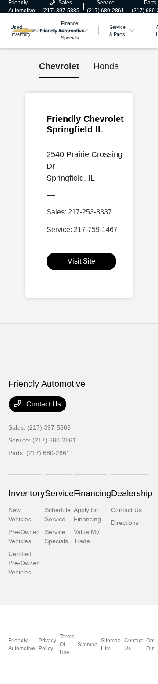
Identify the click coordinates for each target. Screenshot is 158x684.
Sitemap (87, 644)
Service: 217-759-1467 (82, 229)
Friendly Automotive (21, 645)
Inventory (26, 493)
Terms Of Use (67, 645)
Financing (92, 493)
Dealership (131, 493)
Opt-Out (151, 645)
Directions (125, 522)
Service (59, 493)
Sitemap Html (111, 645)
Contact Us (43, 404)
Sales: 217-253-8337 (79, 212)
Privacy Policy (47, 645)
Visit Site (81, 261)
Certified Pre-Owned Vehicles (24, 563)
